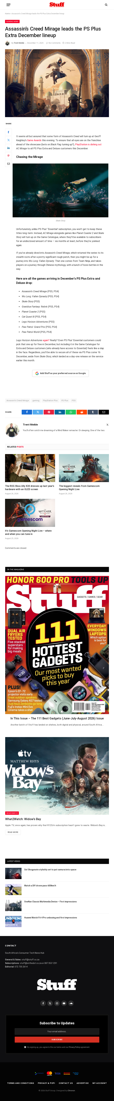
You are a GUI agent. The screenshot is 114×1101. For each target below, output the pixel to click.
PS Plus (64, 400)
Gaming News (12, 21)
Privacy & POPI (46, 1083)
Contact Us (66, 1083)
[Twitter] (8, 140)
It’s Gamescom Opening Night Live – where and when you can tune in (28, 532)
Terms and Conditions (20, 1083)
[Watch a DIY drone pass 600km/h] (13, 889)
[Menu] (8, 4)
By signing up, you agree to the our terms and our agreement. (58, 1047)
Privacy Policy (74, 1047)
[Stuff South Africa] (57, 5)
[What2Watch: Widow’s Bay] (57, 776)
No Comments (55, 43)
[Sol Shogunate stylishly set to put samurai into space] (13, 873)
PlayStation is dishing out (88, 144)
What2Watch (12, 813)
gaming (36, 400)
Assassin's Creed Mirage (18, 400)
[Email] (8, 163)
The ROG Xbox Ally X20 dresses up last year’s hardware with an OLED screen (29, 488)
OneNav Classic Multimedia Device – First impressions (50, 901)
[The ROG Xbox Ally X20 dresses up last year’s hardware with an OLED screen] (30, 468)
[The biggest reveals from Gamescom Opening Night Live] (84, 468)
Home (7, 14)
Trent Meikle (19, 43)
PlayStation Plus (50, 400)
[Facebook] (8, 132)
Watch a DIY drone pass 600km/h (40, 885)
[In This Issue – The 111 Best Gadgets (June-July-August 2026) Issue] (57, 645)
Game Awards (34, 140)
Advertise (83, 1083)
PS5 (73, 400)
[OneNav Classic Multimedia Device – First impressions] (13, 905)
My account (99, 1083)
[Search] (105, 4)
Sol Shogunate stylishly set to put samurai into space (50, 869)
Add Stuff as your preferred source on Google (63, 373)
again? (46, 340)
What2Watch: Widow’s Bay (23, 819)
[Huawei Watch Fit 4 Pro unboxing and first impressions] (13, 921)
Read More (13, 832)
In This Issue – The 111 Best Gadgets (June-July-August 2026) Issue (57, 718)
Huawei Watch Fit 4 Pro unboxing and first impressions (50, 917)
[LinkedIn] (8, 147)
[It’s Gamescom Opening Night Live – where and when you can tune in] (30, 513)
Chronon (71, 1090)
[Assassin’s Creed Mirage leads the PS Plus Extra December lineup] (57, 83)
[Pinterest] (8, 155)
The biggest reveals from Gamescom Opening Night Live (79, 488)
